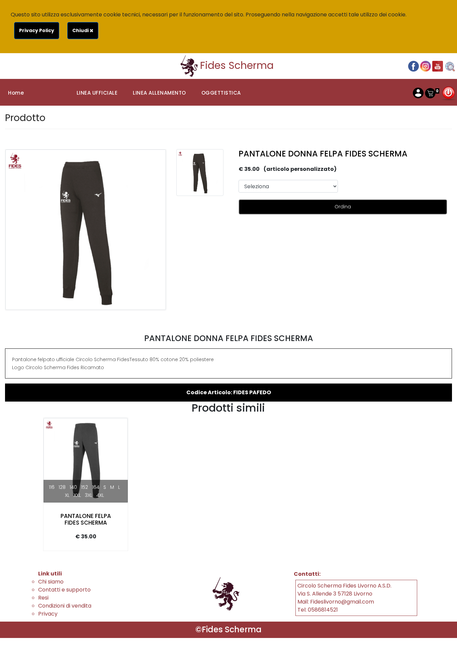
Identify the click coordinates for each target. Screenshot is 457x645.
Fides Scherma (237, 65)
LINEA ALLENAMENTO (159, 92)
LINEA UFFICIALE (97, 92)
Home (16, 92)
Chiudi (81, 30)
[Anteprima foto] (199, 172)
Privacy (48, 614)
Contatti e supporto (64, 590)
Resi (43, 598)
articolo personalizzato (300, 169)
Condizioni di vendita (64, 606)
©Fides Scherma (228, 629)
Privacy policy (36, 30)
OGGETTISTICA (221, 92)
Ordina (343, 206)
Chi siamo (51, 581)
